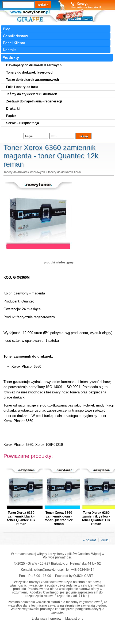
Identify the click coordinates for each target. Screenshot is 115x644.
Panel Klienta (14, 43)
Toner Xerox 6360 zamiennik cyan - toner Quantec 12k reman (59, 518)
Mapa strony (74, 618)
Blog (6, 29)
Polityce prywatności (57, 557)
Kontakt (9, 50)
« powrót (89, 540)
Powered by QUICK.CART (74, 575)
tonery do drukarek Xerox (65, 172)
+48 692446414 (82, 569)
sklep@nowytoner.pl (49, 569)
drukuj (105, 540)
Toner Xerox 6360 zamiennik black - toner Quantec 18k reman (21, 518)
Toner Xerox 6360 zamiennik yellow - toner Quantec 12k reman (96, 518)
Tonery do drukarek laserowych (24, 172)
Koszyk (83, 4)
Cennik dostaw (15, 36)
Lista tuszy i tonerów (46, 618)
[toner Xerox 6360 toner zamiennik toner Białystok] (38, 249)
